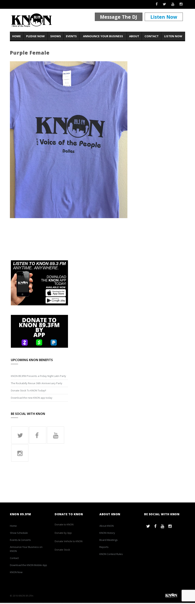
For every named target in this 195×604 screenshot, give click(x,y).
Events (71, 36)
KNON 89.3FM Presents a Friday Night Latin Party (38, 376)
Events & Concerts (20, 540)
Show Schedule (19, 533)
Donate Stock (62, 549)
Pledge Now (35, 36)
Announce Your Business (103, 36)
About (134, 36)
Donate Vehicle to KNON (68, 541)
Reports (104, 547)
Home (16, 36)
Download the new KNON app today (31, 397)
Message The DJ (118, 17)
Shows (55, 36)
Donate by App (63, 533)
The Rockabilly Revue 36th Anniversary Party (36, 383)
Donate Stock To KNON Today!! (28, 390)
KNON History (107, 533)
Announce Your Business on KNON (26, 549)
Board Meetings (108, 540)
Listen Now (163, 17)
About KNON (106, 525)
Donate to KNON (64, 524)
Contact (152, 36)
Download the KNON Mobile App (28, 565)
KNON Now (16, 572)
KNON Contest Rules (111, 554)
